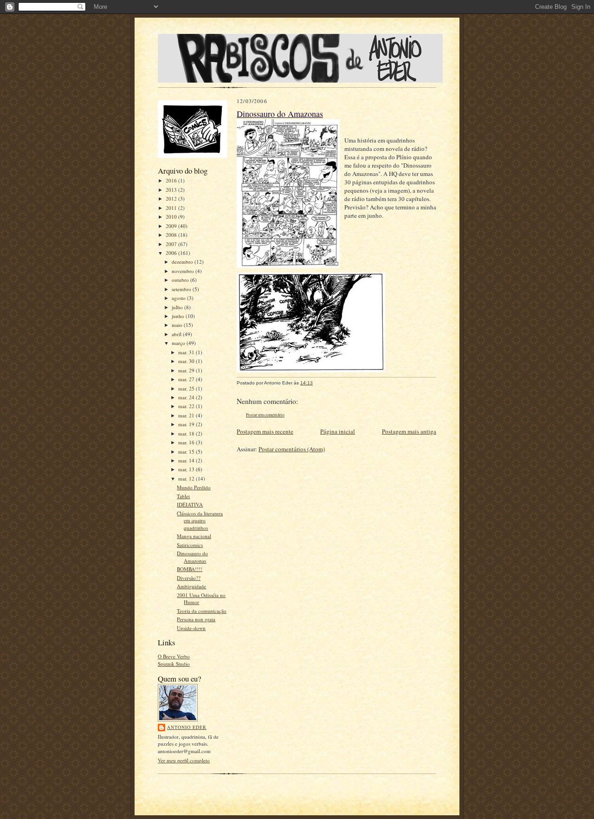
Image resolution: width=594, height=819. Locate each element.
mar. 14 (187, 460)
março (179, 342)
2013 (172, 189)
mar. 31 (187, 352)
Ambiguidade (191, 586)
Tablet (183, 496)
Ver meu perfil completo (184, 760)
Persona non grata (196, 619)
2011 (172, 207)
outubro (181, 279)
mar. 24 (187, 397)
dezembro (183, 261)
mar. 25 (187, 388)
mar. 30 (187, 361)
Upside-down (191, 627)
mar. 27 (187, 379)
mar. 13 (187, 469)
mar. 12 (187, 478)
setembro (182, 289)
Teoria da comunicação (201, 610)
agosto (179, 297)
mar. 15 (187, 451)
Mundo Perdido (194, 487)
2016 (172, 180)
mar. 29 (187, 370)
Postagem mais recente (265, 431)
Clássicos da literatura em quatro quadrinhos (200, 520)
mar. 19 (187, 424)
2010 (172, 216)
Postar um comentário (265, 415)
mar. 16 (187, 442)
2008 (172, 234)
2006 (172, 252)
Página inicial (337, 431)
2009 (172, 225)
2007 (172, 243)
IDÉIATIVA (190, 504)
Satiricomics (190, 544)
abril (177, 334)
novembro (183, 270)
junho (179, 315)
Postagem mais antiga (409, 431)
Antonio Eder (187, 727)
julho (178, 307)
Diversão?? (188, 577)
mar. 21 (187, 415)
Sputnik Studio (174, 663)
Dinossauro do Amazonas (192, 557)
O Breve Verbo (174, 656)
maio (178, 324)
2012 (172, 198)
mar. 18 (187, 433)
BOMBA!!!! (189, 569)
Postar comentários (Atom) (291, 449)
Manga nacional (194, 536)
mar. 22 (187, 406)
